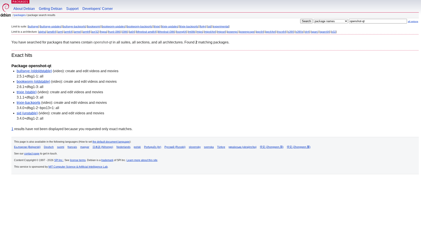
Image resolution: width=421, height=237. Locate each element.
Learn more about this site (142, 160)
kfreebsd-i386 (166, 31)
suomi (60, 147)
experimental (221, 26)
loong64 (181, 31)
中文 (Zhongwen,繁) (298, 147)
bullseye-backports (74, 26)
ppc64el (270, 31)
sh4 (307, 31)
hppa (103, 31)
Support (72, 9)
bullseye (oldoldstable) (34, 71)
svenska (209, 147)
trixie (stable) (27, 92)
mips (200, 31)
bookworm (93, 26)
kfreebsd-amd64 (146, 31)
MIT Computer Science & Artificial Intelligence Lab (78, 166)
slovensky (195, 147)
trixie (157, 26)
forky (203, 26)
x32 (334, 31)
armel (77, 31)
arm (60, 31)
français (72, 147)
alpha (42, 31)
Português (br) (152, 147)
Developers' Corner (97, 9)
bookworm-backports (139, 26)
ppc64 (260, 31)
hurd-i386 (114, 31)
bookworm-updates (113, 26)
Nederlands (123, 147)
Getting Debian (50, 9)
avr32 (95, 31)
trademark (107, 160)
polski (137, 147)
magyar (84, 147)
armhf (86, 31)
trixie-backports (189, 26)
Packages (20, 1)
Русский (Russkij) (175, 147)
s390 (291, 31)
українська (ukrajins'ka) (242, 147)
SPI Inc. (58, 160)
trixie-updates (170, 26)
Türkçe (221, 147)
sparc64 (325, 31)
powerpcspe (247, 31)
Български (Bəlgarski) (27, 147)
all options (413, 21)
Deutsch (49, 147)
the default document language (111, 141)
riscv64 (281, 31)
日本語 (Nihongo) (103, 147)
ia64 (132, 31)
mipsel (221, 31)
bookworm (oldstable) (33, 81)
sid (209, 26)
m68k (191, 31)
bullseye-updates (50, 26)
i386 (124, 31)
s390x (299, 31)
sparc (314, 31)
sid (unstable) (27, 113)
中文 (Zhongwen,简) (272, 147)
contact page (31, 153)
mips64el (210, 31)
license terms (78, 160)
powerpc (232, 31)
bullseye (33, 26)
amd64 (52, 31)
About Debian (24, 9)
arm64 (68, 31)
